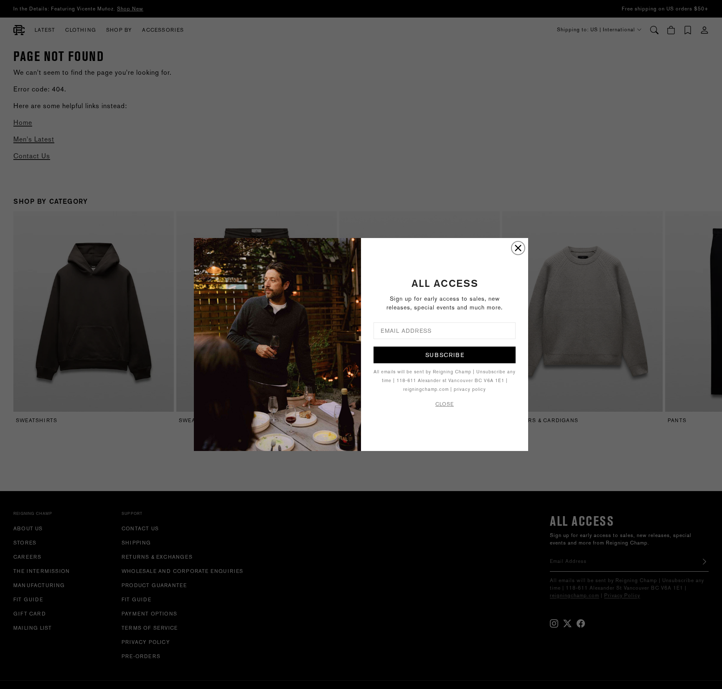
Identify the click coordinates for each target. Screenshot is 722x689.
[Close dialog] (518, 248)
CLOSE (444, 404)
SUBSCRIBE (444, 355)
